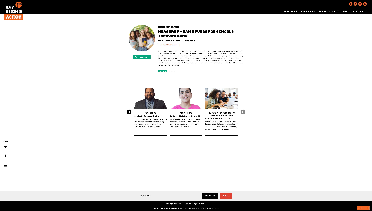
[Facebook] (350, 4)
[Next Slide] (243, 111)
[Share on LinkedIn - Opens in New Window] (5, 165)
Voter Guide (291, 11)
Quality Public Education (169, 45)
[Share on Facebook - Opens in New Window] (5, 156)
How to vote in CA (329, 11)
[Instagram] (360, 4)
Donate (226, 196)
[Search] (365, 4)
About (346, 11)
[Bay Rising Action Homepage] (13, 11)
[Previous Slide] (129, 111)
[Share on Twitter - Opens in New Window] (5, 147)
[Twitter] (355, 4)
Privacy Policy (145, 196)
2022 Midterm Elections (169, 27)
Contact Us (360, 11)
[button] (363, 208)
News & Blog (308, 11)
